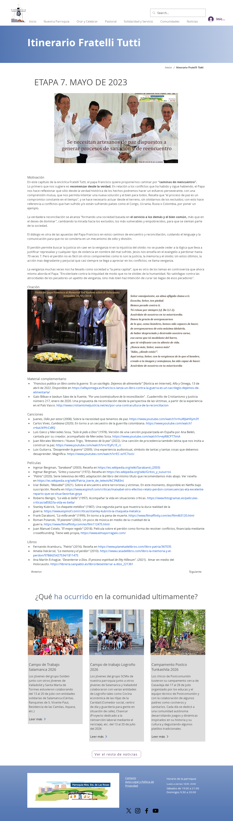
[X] (128, 810)
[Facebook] (146, 810)
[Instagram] (137, 810)
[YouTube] (155, 810)
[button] (57, 20)
